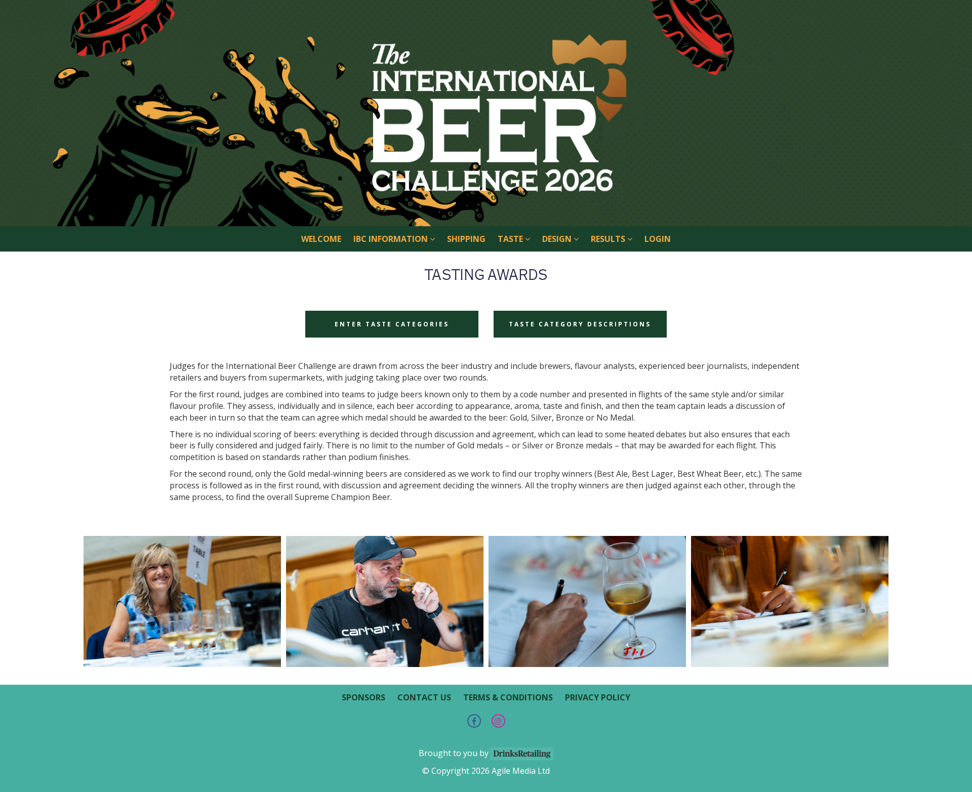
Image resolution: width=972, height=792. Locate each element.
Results (609, 238)
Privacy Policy (597, 697)
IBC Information (391, 238)
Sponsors (363, 697)
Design (558, 238)
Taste (511, 238)
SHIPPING (466, 238)
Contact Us (424, 697)
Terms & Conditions (508, 697)
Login (657, 238)
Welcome (321, 238)
